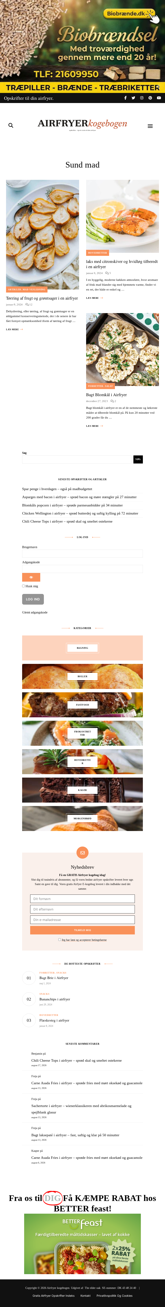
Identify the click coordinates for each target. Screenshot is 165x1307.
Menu (150, 126)
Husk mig (31, 586)
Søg (24, 452)
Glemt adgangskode (34, 612)
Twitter (136, 98)
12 (30, 304)
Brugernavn (29, 547)
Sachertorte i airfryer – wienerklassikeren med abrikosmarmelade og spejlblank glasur (81, 1109)
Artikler (14, 289)
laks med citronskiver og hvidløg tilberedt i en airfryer (122, 263)
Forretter (95, 386)
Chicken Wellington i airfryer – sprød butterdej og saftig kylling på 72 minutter (80, 513)
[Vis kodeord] (31, 577)
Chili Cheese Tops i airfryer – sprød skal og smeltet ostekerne (67, 521)
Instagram (144, 98)
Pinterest (152, 98)
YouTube (159, 98)
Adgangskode (31, 562)
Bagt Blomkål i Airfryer (106, 394)
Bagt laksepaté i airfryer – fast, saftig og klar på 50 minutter (75, 1135)
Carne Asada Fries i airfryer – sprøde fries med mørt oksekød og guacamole (86, 1083)
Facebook (128, 98)
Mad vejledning (34, 289)
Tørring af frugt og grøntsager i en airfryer (42, 298)
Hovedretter (97, 253)
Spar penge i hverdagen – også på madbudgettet (57, 489)
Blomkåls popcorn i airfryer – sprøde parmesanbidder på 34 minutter (72, 505)
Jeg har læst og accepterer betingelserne (84, 939)
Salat (109, 386)
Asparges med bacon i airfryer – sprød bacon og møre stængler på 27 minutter (79, 497)
